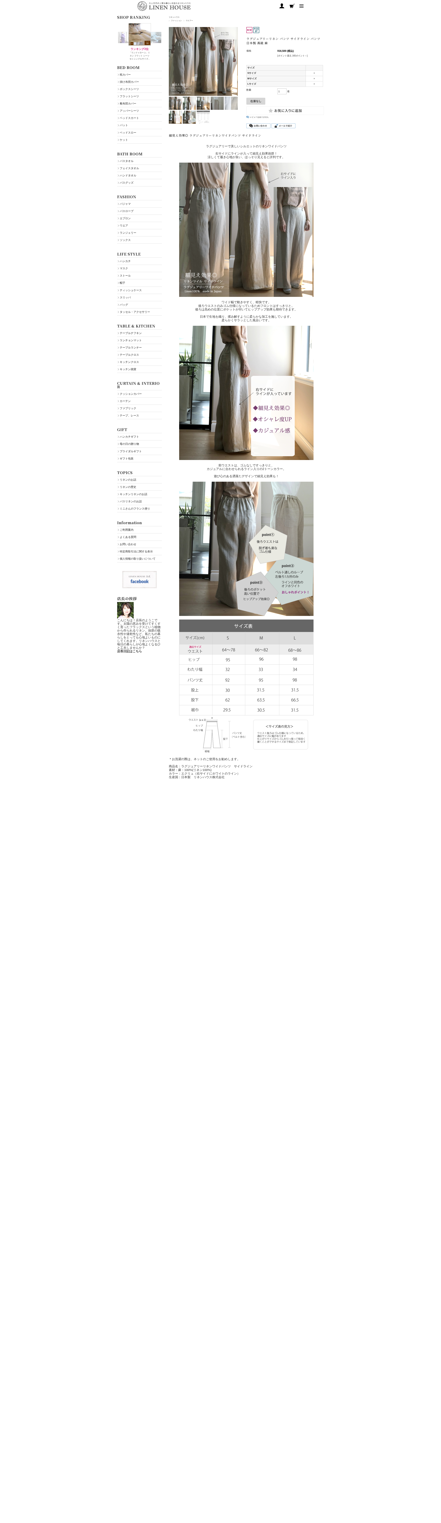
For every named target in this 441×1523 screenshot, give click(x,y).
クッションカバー (131, 393)
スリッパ (125, 297)
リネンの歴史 (128, 486)
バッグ (124, 304)
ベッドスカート (129, 117)
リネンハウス (174, 17)
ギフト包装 (127, 458)
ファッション (176, 21)
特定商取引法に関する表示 (136, 551)
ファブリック (128, 408)
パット (124, 125)
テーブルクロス (129, 354)
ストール (125, 275)
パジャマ (125, 203)
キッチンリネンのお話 (133, 494)
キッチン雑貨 (128, 369)
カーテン (125, 401)
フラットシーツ (129, 96)
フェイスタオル (129, 168)
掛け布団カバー (129, 81)
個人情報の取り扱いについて (138, 558)
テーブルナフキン (131, 333)
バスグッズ (127, 182)
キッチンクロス (129, 361)
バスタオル (127, 160)
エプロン (125, 218)
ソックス (125, 239)
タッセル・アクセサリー (135, 311)
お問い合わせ (128, 544)
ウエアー (189, 21)
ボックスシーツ (129, 89)
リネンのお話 (128, 479)
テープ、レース (129, 415)
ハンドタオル (128, 175)
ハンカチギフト (129, 436)
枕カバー (125, 74)
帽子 (122, 282)
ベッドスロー (128, 132)
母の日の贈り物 (129, 443)
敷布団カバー (128, 103)
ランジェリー (128, 232)
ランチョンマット (131, 340)
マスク (124, 268)
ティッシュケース (131, 290)
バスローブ (127, 211)
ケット (124, 139)
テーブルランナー (131, 347)
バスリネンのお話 (131, 501)
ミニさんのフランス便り (135, 508)
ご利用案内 (127, 529)
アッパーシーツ (129, 110)
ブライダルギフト (131, 451)
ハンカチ (125, 261)
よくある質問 (128, 536)
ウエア (124, 225)
